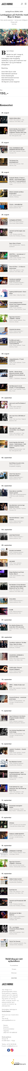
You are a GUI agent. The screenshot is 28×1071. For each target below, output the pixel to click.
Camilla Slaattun (6, 1011)
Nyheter (5, 1025)
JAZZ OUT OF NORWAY (10, 1032)
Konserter (6, 1027)
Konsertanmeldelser (8, 1029)
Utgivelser (6, 1030)
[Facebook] (8, 1051)
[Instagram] (11, 1051)
